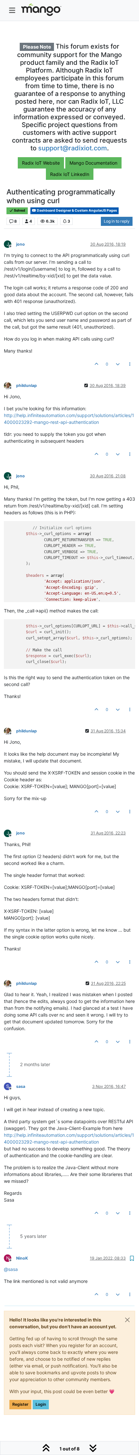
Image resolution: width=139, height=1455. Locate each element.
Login (41, 1404)
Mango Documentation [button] (93, 163)
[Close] (127, 1320)
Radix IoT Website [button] (41, 163)
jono (20, 244)
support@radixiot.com (72, 148)
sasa (20, 1086)
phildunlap (26, 385)
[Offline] (10, 385)
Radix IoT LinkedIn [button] (69, 174)
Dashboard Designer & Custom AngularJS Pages (76, 210)
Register (20, 1404)
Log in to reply (117, 221)
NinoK (22, 1258)
